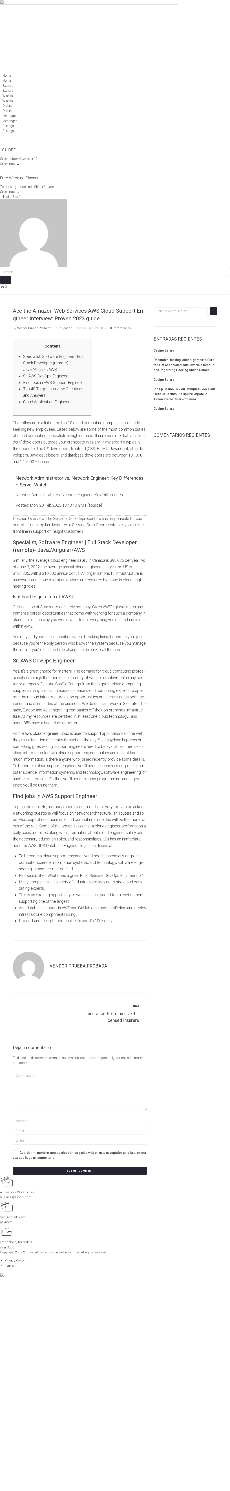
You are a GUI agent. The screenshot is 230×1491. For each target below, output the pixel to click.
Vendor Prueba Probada (34, 328)
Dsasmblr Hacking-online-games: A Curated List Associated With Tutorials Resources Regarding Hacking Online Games (185, 365)
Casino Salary (164, 350)
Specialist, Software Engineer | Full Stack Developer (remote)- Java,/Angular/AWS (53, 363)
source (95, 505)
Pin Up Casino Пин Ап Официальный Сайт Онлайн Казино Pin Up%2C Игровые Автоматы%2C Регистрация (184, 394)
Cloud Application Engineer (46, 401)
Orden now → (9, 164)
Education (65, 328)
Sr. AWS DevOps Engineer (45, 376)
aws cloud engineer (42, 733)
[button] (11, 196)
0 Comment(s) (120, 328)
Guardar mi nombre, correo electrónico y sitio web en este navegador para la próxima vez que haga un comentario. (79, 1155)
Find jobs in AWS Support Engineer (53, 382)
